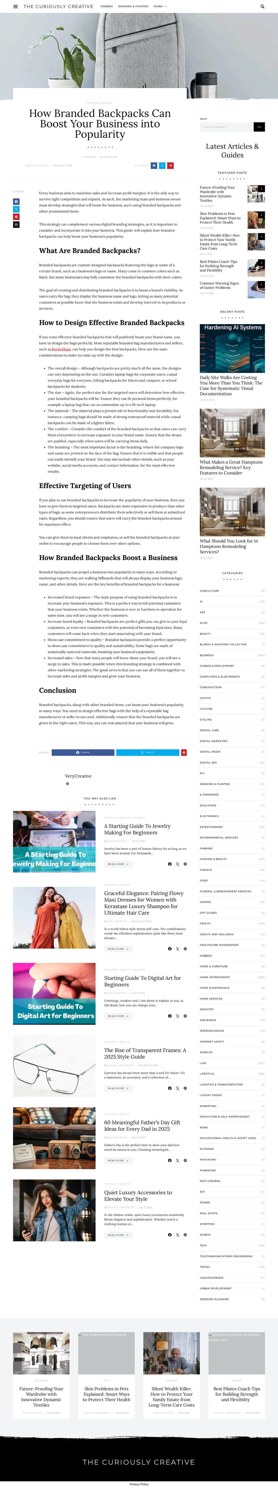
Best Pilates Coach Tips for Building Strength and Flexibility (218, 265)
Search (203, 118)
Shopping (207, 1223)
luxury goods (211, 1095)
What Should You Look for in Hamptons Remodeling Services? (229, 546)
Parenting (208, 1170)
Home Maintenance (215, 987)
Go (259, 127)
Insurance (208, 1020)
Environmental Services (219, 837)
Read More (116, 864)
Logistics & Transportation (221, 1084)
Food (204, 880)
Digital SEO (208, 762)
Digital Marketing (214, 741)
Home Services (211, 998)
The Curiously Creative (59, 6)
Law (203, 1063)
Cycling (206, 719)
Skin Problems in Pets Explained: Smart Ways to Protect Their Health (220, 217)
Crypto (205, 698)
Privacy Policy (139, 1484)
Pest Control (210, 1181)
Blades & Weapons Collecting (223, 644)
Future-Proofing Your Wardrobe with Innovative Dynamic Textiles (217, 194)
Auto (203, 622)
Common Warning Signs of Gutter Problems (219, 285)
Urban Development (216, 1288)
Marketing (208, 1106)
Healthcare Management (219, 944)
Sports (205, 1234)
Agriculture (209, 590)
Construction (211, 687)
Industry (207, 1009)
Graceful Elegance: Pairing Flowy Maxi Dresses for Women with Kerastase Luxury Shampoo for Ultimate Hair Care (144, 903)
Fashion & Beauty (100, 102)
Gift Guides (208, 912)
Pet (202, 1191)
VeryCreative (39, 165)
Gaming (205, 901)
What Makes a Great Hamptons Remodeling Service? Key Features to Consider (231, 467)
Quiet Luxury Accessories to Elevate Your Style (138, 1195)
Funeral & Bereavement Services (226, 891)
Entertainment (211, 826)
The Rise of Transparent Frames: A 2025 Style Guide (145, 1053)
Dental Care (209, 730)
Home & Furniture (214, 966)
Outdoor (207, 1148)
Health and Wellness (217, 934)
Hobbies (107, 6)
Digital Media (210, 751)
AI (201, 601)
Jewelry (206, 1052)
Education (208, 805)
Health (205, 923)
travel (205, 1266)
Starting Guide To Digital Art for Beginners (142, 981)
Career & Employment (217, 665)
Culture (206, 708)
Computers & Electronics (220, 676)
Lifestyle (207, 1073)
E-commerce (209, 794)
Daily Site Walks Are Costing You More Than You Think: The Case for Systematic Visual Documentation (231, 385)
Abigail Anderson (120, 1065)
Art (202, 612)
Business (207, 655)
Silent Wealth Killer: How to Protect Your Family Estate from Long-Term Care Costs (220, 241)
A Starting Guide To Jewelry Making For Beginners (137, 829)
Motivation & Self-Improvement (225, 1116)
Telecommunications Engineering (226, 1256)
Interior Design (212, 1030)
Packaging (208, 1159)
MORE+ (159, 6)
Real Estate (209, 1213)
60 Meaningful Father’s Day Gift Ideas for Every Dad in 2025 (142, 1125)
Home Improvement (215, 977)
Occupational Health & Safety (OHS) (228, 1138)
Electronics (209, 816)
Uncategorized (211, 1277)
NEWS (204, 1127)
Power (205, 1202)
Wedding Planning (214, 1299)
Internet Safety (212, 1041)
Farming (206, 848)
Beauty (205, 633)
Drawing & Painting (133, 6)
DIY (202, 773)
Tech (203, 1245)
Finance (206, 869)
